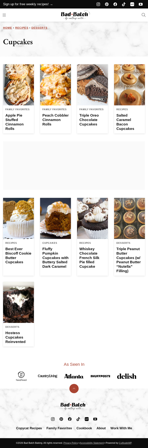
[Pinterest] (107, 4)
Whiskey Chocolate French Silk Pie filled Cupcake (89, 257)
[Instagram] (98, 4)
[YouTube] (140, 4)
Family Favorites (59, 428)
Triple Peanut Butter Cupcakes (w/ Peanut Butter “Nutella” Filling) (128, 260)
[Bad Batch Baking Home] (75, 15)
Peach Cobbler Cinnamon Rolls (55, 119)
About (101, 428)
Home (7, 27)
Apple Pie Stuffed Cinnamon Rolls (14, 121)
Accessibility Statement (92, 443)
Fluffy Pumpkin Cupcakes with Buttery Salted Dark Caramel (55, 257)
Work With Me (121, 428)
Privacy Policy (70, 443)
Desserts (39, 27)
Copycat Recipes (29, 428)
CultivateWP (125, 443)
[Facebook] (115, 4)
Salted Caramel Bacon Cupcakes (125, 121)
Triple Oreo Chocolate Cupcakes (89, 119)
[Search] (144, 15)
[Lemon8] (132, 4)
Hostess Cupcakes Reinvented (15, 337)
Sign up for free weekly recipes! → (28, 4)
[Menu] (4, 15)
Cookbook (84, 428)
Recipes (21, 27)
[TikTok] (123, 4)
